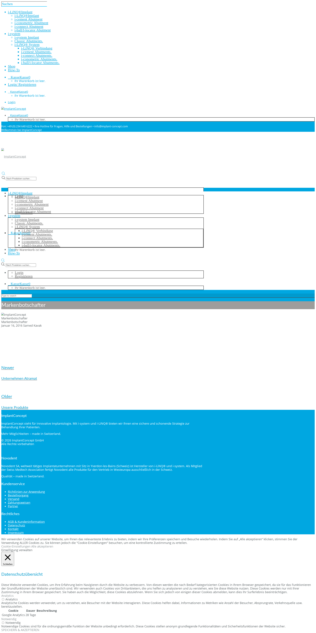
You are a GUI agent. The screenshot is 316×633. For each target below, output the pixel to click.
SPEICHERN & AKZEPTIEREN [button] (20, 630)
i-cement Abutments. (36, 52)
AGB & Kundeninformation (26, 522)
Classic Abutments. (28, 41)
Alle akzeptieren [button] (42, 546)
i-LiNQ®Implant (26, 16)
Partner (13, 506)
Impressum (16, 533)
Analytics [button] (7, 596)
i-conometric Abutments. (39, 59)
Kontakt (13, 529)
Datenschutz (16, 525)
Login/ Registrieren (22, 84)
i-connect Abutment (28, 26)
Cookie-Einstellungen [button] (15, 546)
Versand (13, 499)
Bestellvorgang (18, 495)
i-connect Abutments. (36, 55)
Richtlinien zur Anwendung (26, 492)
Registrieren (24, 276)
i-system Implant (26, 37)
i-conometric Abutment (31, 23)
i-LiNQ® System (27, 44)
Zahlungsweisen (19, 503)
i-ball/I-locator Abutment (32, 30)
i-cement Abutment (28, 19)
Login (11, 102)
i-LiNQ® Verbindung (36, 48)
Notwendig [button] (8, 619)
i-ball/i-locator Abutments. (40, 63)
